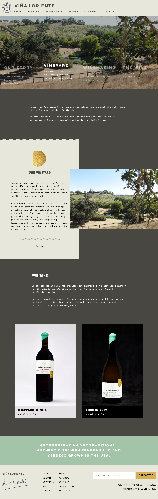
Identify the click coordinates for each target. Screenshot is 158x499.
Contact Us (64, 491)
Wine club (64, 482)
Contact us (136, 485)
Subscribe (146, 475)
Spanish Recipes (67, 486)
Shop (61, 474)
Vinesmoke (64, 478)
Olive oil (47, 491)
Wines (45, 486)
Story (45, 474)
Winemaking (48, 482)
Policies (151, 485)
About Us (122, 485)
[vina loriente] (7, 7)
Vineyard (47, 478)
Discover (40, 246)
